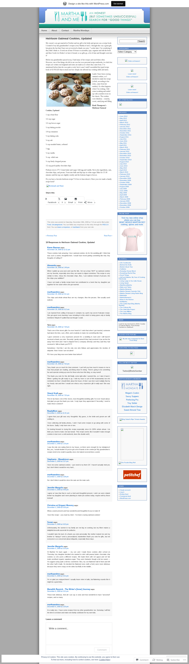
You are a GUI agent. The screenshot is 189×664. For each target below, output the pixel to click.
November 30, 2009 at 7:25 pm (58, 395)
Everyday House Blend (128, 271)
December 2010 (125, 153)
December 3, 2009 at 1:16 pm (58, 443)
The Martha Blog (125, 313)
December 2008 (125, 203)
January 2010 (124, 176)
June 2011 (123, 141)
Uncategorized (57, 224)
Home (44, 30)
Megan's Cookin (132, 393)
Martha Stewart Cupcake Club (130, 291)
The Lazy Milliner (125, 311)
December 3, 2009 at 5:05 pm (58, 507)
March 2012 (124, 122)
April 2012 (123, 120)
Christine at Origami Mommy (60, 505)
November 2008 (125, 205)
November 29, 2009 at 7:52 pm (58, 364)
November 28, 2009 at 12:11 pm (58, 249)
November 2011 (125, 131)
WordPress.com (125, 498)
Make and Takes (125, 287)
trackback (76, 227)
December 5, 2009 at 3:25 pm (58, 548)
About (54, 30)
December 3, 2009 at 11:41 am (58, 413)
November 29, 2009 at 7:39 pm (58, 327)
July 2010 (123, 164)
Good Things (124, 275)
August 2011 (124, 137)
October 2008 (124, 207)
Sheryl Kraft (52, 393)
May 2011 (123, 143)
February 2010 (125, 174)
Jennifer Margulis (55, 488)
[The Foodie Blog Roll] (127, 462)
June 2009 (123, 191)
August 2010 (124, 162)
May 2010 (123, 168)
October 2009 (124, 182)
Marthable (123, 295)
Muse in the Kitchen (127, 299)
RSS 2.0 (105, 224)
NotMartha (123, 301)
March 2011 (124, 147)
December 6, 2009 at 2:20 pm (58, 606)
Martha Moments (125, 289)
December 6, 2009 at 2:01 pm (58, 591)
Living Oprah (124, 283)
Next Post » (108, 236)
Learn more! (132, 74)
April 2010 (123, 170)
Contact (65, 30)
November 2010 (125, 155)
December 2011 (125, 128)
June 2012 (123, 116)
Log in (122, 492)
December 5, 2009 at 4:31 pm (58, 576)
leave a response (63, 227)
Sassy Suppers (132, 396)
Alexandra (51, 265)
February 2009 (125, 199)
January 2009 (124, 201)
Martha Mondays (81, 30)
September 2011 (125, 135)
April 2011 (123, 145)
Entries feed (124, 494)
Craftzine (123, 269)
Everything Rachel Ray (128, 273)
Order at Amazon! (134, 61)
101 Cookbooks (125, 263)
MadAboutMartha (126, 285)
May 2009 (123, 193)
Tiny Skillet (132, 403)
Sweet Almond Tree (132, 410)
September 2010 (126, 159)
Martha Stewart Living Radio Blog (131, 293)
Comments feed (125, 496)
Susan (50, 522)
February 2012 (125, 124)
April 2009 (123, 195)
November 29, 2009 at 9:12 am (58, 309)
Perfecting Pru (132, 400)
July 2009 (123, 188)
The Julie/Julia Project (127, 309)
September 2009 (126, 184)
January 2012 (124, 126)
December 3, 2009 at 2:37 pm (58, 461)
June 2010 (123, 166)
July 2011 (123, 139)
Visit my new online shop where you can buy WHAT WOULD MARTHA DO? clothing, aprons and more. (132, 221)
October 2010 (124, 157)
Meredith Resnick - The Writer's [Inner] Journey (68, 589)
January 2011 (124, 151)
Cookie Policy (104, 660)
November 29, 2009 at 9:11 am (58, 294)
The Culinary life (125, 307)
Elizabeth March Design (132, 406)
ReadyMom (52, 411)
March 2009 (124, 197)
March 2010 (124, 172)
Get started (118, 4)
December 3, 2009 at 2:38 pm (58, 477)
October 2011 (124, 133)
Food (49, 224)
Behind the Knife (126, 265)
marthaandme (53, 292)
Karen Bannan (53, 247)
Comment (102, 649)
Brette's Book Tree (126, 267)
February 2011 (125, 149)
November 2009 (125, 180)
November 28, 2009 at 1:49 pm (58, 267)
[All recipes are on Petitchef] (132, 478)
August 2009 (124, 186)
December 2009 (125, 178)
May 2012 (123, 118)
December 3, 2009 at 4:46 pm (58, 490)
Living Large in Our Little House (131, 281)
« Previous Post (51, 236)
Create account (125, 490)
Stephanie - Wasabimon (58, 459)
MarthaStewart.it (125, 297)
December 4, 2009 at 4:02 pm (58, 524)
